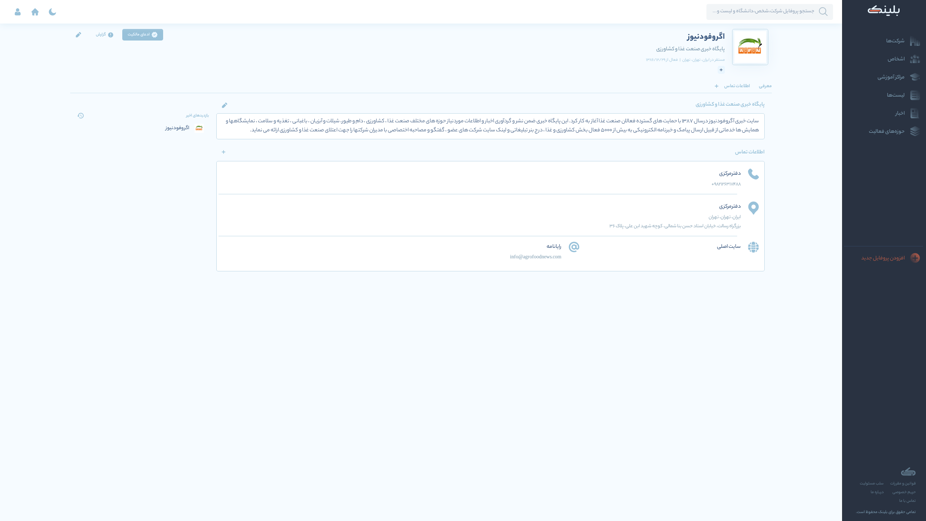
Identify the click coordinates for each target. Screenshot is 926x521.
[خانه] (35, 12)
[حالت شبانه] (52, 12)
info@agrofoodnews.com (535, 257)
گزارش (101, 34)
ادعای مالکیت (139, 34)
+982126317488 (726, 184)
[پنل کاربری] (17, 12)
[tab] (765, 86)
